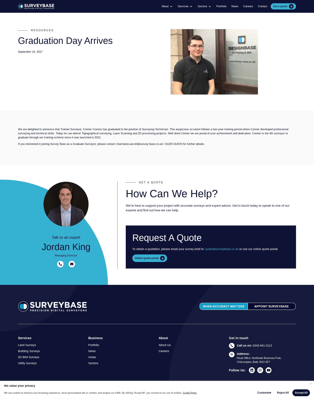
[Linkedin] (252, 370)
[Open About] (171, 6)
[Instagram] (260, 370)
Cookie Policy (190, 392)
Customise (264, 392)
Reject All (283, 392)
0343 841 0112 (254, 345)
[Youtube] (268, 370)
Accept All (301, 392)
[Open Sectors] (209, 6)
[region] (157, 390)
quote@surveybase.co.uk (221, 249)
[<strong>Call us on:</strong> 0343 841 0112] (232, 345)
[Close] (311, 384)
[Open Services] (191, 6)
